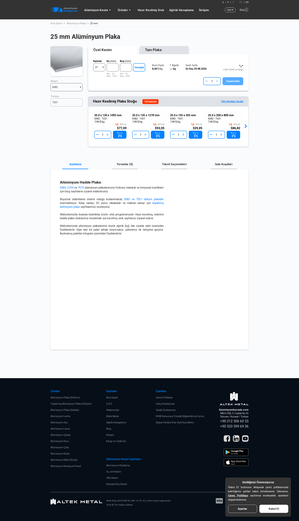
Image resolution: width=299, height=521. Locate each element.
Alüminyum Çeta (60, 447)
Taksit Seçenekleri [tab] (174, 164)
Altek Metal (112, 416)
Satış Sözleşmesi (165, 403)
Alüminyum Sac (59, 422)
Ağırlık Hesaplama (181, 10)
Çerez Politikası (164, 397)
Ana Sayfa (56, 23)
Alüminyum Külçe (60, 453)
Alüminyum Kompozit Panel (66, 466)
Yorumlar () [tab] (125, 164)
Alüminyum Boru (60, 441)
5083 (63, 187)
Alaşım (54, 81)
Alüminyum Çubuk (61, 435)
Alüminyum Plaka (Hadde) (65, 410)
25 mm (94, 23)
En (111, 61)
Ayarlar (242, 508)
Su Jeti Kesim (113, 471)
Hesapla (139, 67)
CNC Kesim (112, 478)
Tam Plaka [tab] (153, 50)
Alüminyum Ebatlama (118, 465)
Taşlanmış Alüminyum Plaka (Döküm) (71, 403)
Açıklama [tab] (75, 164)
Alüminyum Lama (60, 428)
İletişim (204, 10)
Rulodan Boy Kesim (116, 484)
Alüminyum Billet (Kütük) (64, 459)
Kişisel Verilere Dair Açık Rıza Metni (175, 422)
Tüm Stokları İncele (232, 101)
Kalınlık (97, 61)
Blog (108, 428)
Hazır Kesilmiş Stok (151, 10)
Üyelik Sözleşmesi (166, 410)
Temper (55, 96)
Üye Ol (230, 9)
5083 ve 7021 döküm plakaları (144, 199)
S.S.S (109, 403)
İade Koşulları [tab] (224, 164)
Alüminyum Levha (60, 416)
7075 (81, 187)
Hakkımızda (112, 410)
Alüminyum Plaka (76, 23)
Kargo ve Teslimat (116, 441)
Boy (125, 61)
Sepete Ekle (233, 81)
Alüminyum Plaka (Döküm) (65, 397)
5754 (70, 187)
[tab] (112, 50)
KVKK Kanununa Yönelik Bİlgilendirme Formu (180, 416)
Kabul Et (274, 508)
